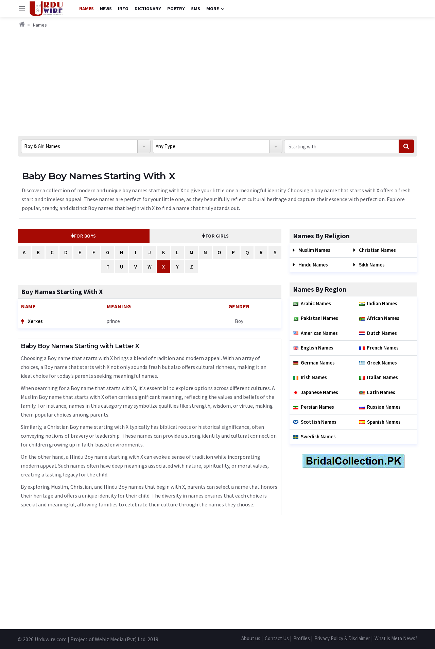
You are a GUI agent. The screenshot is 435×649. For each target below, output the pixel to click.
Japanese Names (319, 392)
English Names (317, 347)
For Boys (85, 236)
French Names (383, 347)
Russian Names (384, 407)
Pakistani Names (319, 318)
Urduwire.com (51, 639)
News (106, 8)
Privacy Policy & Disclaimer (342, 638)
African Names (383, 318)
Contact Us (277, 638)
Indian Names (382, 303)
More (212, 8)
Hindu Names (312, 264)
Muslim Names (313, 250)
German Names (318, 362)
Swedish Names (318, 436)
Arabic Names (316, 303)
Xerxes (35, 321)
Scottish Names (318, 422)
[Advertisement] (217, 80)
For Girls (217, 236)
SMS (195, 8)
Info (123, 8)
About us (250, 638)
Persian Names (317, 407)
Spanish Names (384, 422)
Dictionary (148, 8)
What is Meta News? (396, 638)
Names (86, 8)
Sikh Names (371, 264)
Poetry (176, 8)
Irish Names (314, 377)
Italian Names (382, 377)
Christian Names (377, 250)
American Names (319, 333)
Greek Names (382, 362)
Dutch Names (382, 333)
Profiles (301, 638)
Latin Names (381, 392)
